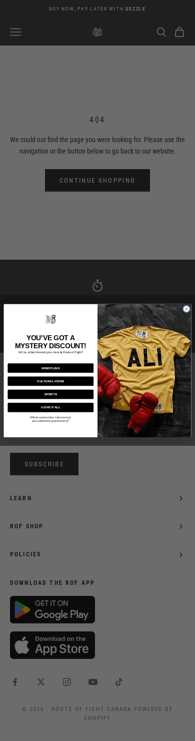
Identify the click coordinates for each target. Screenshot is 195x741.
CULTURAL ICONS (50, 380)
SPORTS (50, 393)
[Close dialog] (186, 308)
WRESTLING (51, 367)
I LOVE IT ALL (50, 407)
